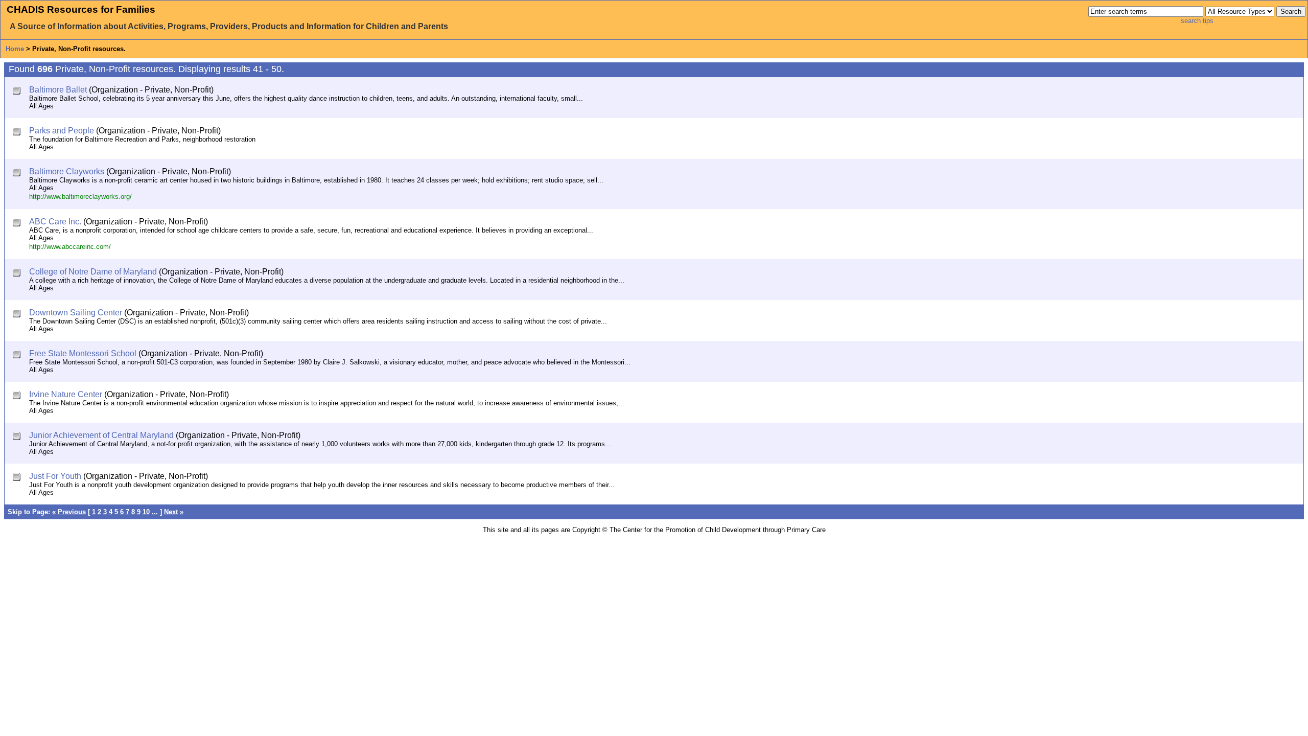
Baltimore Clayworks (66, 171)
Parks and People (61, 130)
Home (15, 49)
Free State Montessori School (82, 353)
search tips (1197, 21)
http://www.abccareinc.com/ (70, 246)
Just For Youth (55, 476)
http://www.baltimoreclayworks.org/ (80, 196)
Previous (72, 512)
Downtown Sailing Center (75, 312)
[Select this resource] (17, 91)
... (155, 512)
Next (171, 512)
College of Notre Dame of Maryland (93, 271)
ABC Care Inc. (55, 221)
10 (146, 512)
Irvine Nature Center (65, 394)
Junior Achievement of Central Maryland (101, 435)
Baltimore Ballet (58, 89)
